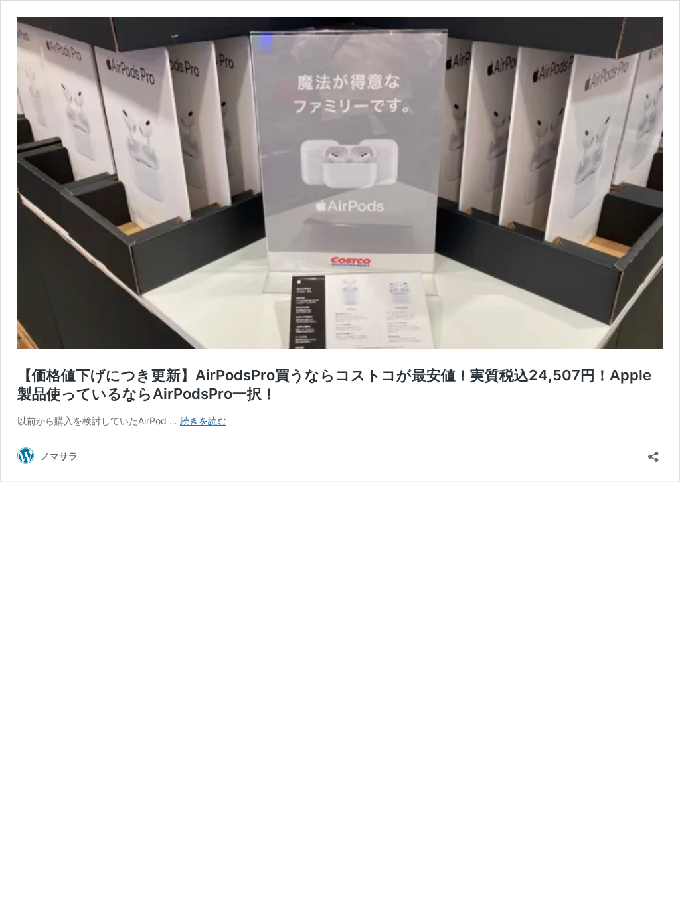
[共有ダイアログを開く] (653, 452)
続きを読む (203, 420)
